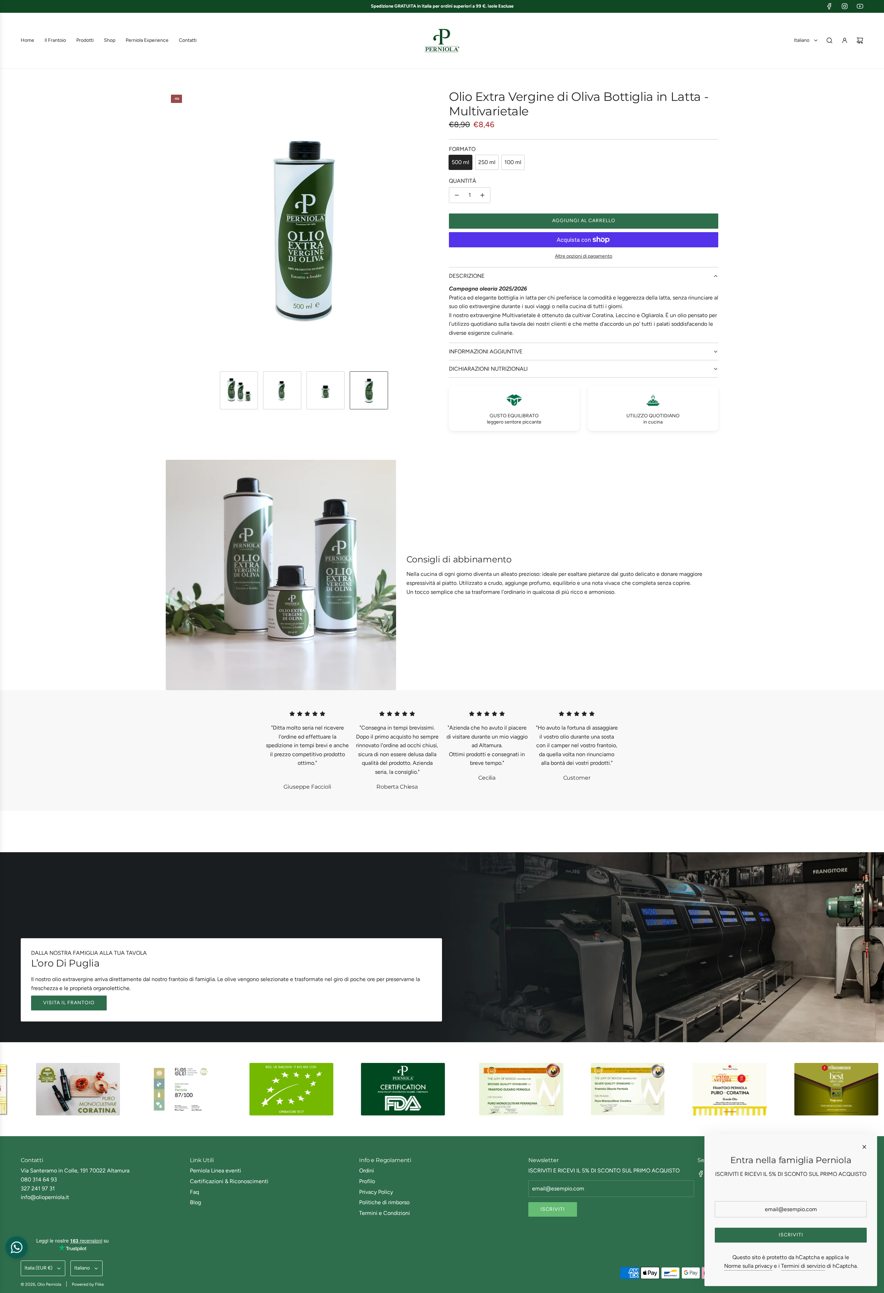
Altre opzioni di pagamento (583, 256)
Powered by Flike (88, 1284)
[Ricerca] (829, 40)
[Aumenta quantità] (482, 195)
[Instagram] (844, 6)
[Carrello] (859, 40)
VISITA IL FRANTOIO (69, 1003)
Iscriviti (552, 1209)
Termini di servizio (803, 1266)
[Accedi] (844, 40)
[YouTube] (859, 6)
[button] (171, 227)
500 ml (460, 162)
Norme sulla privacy (748, 1266)
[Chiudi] (864, 1146)
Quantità (462, 181)
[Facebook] (829, 6)
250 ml (487, 162)
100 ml (513, 162)
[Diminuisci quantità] (456, 195)
